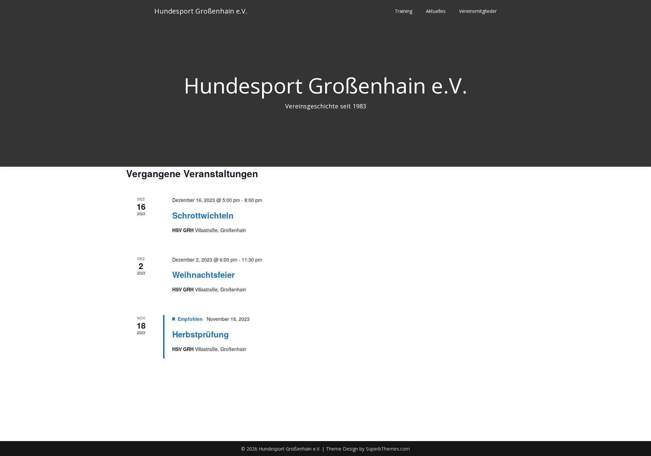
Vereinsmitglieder (478, 11)
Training (403, 11)
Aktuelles (436, 11)
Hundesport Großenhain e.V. (200, 11)
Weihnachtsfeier (203, 274)
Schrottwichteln (203, 215)
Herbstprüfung (200, 334)
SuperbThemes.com (388, 448)
